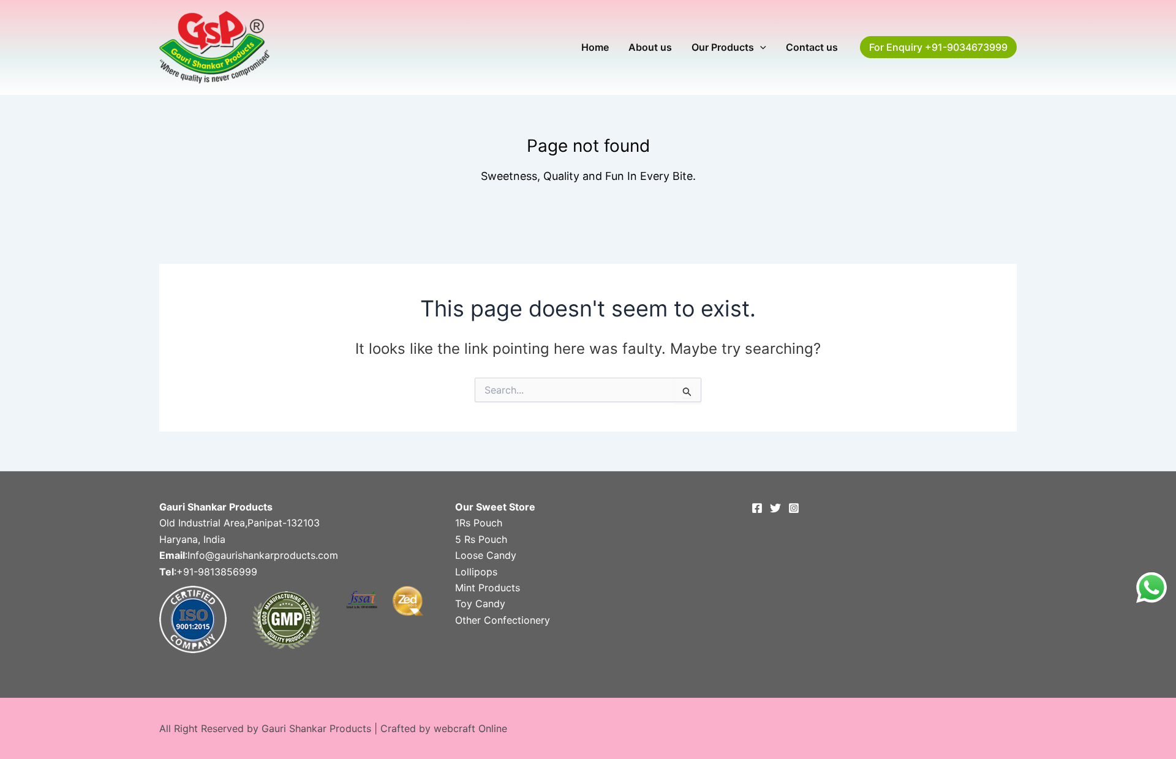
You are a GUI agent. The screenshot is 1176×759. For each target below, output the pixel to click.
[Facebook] (757, 508)
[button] (760, 47)
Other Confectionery (502, 620)
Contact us (812, 47)
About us (650, 47)
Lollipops (476, 572)
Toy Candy (480, 603)
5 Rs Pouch (481, 539)
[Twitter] (775, 508)
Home (595, 47)
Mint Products (487, 587)
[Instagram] (793, 508)
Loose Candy (485, 555)
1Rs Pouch (478, 523)
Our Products (723, 47)
